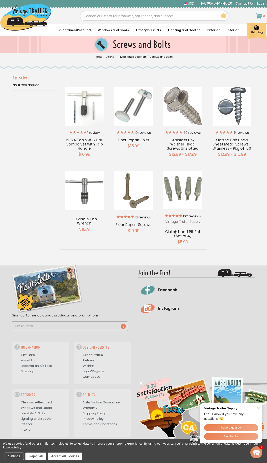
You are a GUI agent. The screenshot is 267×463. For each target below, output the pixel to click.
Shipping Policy (94, 413)
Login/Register (94, 371)
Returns (89, 360)
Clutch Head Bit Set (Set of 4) (182, 234)
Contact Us (245, 3)
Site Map (27, 371)
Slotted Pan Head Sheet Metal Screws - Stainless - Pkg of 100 (232, 144)
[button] (256, 452)
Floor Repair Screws (133, 224)
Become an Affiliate (36, 366)
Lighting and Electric (184, 30)
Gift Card (28, 355)
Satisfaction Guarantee (101, 402)
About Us (28, 360)
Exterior (213, 30)
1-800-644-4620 (216, 3)
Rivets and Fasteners (133, 57)
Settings (14, 456)
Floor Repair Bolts (133, 140)
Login (261, 3)
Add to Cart (84, 106)
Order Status (93, 355)
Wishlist (88, 366)
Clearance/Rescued (75, 30)
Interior (233, 30)
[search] (223, 15)
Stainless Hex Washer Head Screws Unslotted (183, 144)
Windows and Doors (113, 30)
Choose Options (133, 106)
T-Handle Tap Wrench (84, 221)
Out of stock (133, 191)
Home (98, 57)
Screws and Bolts (161, 57)
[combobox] (154, 16)
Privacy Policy (93, 418)
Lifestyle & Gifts (148, 30)
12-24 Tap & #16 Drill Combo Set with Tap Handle (84, 144)
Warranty (90, 408)
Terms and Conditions (100, 424)
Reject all (36, 456)
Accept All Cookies (65, 456)
